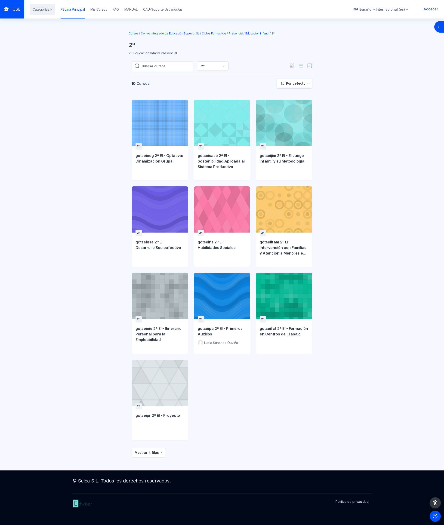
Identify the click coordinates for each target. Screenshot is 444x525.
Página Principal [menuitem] (73, 9)
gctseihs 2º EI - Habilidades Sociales (217, 245)
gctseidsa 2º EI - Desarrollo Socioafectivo (158, 245)
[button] (381, 9)
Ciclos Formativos (214, 33)
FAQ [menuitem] (116, 9)
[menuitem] (294, 84)
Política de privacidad (352, 502)
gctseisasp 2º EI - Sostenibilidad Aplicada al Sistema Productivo (221, 161)
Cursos (134, 33)
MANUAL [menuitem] (131, 9)
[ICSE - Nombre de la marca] (117, 508)
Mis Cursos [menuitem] (98, 9)
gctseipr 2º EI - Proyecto (158, 415)
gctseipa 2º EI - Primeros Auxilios (220, 331)
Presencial (236, 33)
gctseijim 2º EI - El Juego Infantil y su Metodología (282, 158)
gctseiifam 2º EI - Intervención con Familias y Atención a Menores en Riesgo (283, 248)
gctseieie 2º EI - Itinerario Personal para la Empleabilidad (159, 334)
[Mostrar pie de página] (435, 516)
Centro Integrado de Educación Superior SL (170, 33)
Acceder (430, 9)
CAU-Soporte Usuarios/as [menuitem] (162, 9)
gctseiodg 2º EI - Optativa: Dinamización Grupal (159, 158)
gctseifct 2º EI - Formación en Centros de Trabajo (284, 331)
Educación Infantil (257, 33)
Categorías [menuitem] (41, 9)
